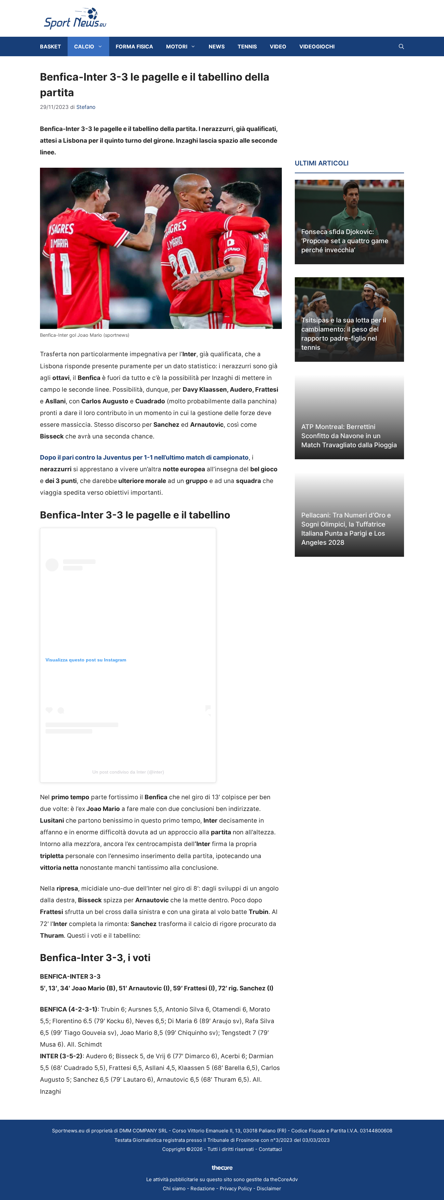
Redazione (202, 1188)
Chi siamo (174, 1188)
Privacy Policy (236, 1188)
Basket (50, 46)
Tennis (247, 46)
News (217, 46)
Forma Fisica (134, 46)
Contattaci (270, 1149)
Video (278, 46)
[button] (401, 46)
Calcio (84, 46)
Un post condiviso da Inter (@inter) (128, 772)
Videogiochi (316, 46)
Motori (176, 46)
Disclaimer (269, 1188)
